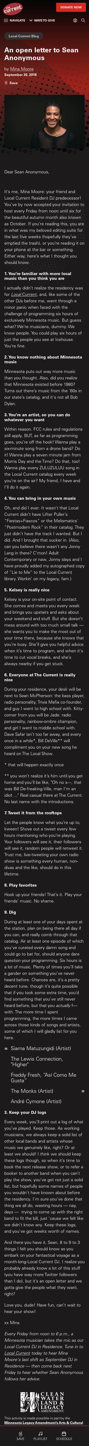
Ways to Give (44, 20)
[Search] (83, 20)
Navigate (17, 20)
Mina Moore (22, 69)
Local (16, 295)
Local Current (17, 1354)
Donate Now (71, 7)
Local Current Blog (24, 36)
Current (29, 295)
